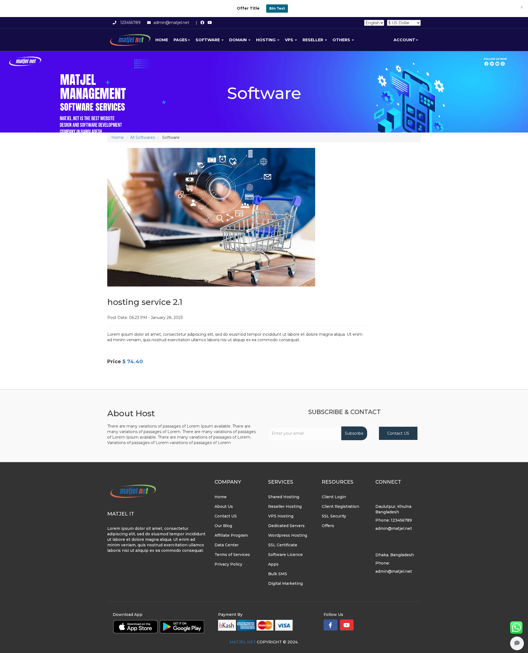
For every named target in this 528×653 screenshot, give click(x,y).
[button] (330, 624)
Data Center (227, 544)
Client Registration (340, 506)
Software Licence (285, 554)
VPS (289, 39)
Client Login (334, 496)
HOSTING (266, 39)
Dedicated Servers (286, 525)
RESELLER (313, 39)
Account (404, 39)
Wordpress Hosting (287, 535)
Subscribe (354, 433)
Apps (273, 564)
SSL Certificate (282, 544)
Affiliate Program (231, 535)
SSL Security (334, 516)
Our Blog (223, 525)
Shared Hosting (283, 496)
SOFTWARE (208, 39)
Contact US (398, 433)
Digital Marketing (285, 583)
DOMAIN (238, 39)
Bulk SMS (277, 573)
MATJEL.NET (243, 642)
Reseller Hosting (285, 506)
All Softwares (142, 137)
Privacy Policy (228, 564)
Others (341, 39)
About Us (224, 506)
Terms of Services (232, 554)
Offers (328, 525)
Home (161, 39)
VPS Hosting (280, 516)
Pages (180, 39)
